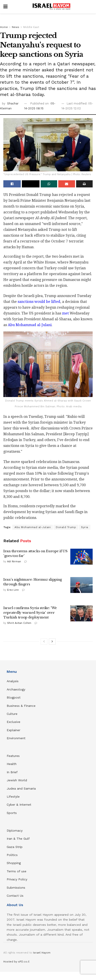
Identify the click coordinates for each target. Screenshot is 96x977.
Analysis (13, 681)
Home (4, 27)
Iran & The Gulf (18, 838)
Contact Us (15, 895)
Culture (12, 714)
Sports (12, 813)
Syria (84, 527)
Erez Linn (13, 589)
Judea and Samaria (21, 788)
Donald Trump (66, 527)
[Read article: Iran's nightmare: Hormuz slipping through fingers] (81, 585)
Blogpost (14, 697)
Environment (16, 738)
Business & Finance (21, 705)
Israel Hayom (41, 952)
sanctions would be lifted (39, 301)
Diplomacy (15, 830)
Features (13, 756)
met (65, 313)
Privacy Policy (17, 879)
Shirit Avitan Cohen (19, 623)
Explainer (13, 730)
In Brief (12, 772)
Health (12, 764)
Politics (12, 855)
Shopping (14, 863)
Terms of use (16, 871)
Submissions (16, 887)
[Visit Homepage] (51, 6)
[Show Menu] (5, 6)
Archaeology (16, 689)
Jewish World (17, 780)
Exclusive (13, 722)
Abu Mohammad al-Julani (30, 325)
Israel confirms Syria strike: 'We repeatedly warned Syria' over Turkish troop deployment (30, 612)
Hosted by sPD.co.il (16, 961)
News (15, 27)
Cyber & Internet (19, 804)
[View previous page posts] (44, 641)
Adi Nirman (14, 561)
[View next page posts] (52, 641)
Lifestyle (13, 796)
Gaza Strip (15, 847)
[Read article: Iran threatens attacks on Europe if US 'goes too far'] (81, 557)
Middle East (31, 27)
